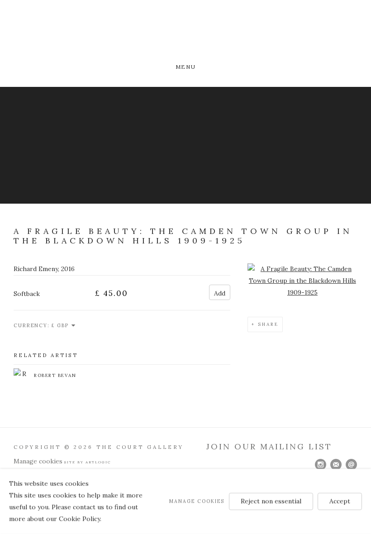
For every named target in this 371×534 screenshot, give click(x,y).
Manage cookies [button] (38, 461)
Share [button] (268, 324)
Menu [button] (185, 66)
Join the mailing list (336, 465)
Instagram (321, 465)
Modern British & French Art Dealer (185, 33)
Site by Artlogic (87, 462)
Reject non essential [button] (271, 501)
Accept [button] (339, 501)
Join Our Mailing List (269, 446)
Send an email (351, 465)
